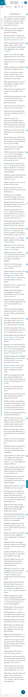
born (20, 218)
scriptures (23, 486)
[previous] (7, 695)
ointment (12, 76)
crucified (20, 40)
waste (15, 86)
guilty (15, 609)
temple (18, 554)
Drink (6, 242)
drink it (22, 257)
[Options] (25, 6)
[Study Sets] (15, 6)
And (8, 228)
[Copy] (2, 26)
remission (11, 249)
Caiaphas (7, 51)
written (7, 212)
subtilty (14, 56)
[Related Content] (22, 6)
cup (17, 238)
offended (12, 273)
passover (13, 38)
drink (6, 255)
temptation (12, 368)
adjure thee (14, 573)
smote (19, 622)
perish (6, 473)
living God (8, 575)
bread (9, 230)
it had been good (15, 216)
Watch (8, 365)
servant (12, 462)
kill (21, 56)
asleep (17, 358)
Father (10, 349)
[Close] (2, 19)
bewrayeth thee (15, 663)
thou (17, 353)
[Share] (2, 28)
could (17, 360)
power (6, 590)
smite (6, 278)
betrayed (11, 40)
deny (6, 679)
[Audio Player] (23, 692)
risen (16, 285)
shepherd (13, 278)
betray (15, 149)
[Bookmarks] (18, 6)
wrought (19, 101)
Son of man (18, 214)
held (13, 568)
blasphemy (8, 600)
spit (16, 612)
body (23, 235)
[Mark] (2, 22)
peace (19, 568)
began (24, 330)
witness (7, 537)
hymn (6, 266)
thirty (8, 143)
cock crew (20, 670)
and (13, 230)
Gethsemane (19, 320)
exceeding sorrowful (12, 337)
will (10, 353)
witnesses (7, 548)
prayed (18, 347)
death (21, 609)
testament (7, 247)
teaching (9, 499)
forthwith (12, 439)
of (18, 609)
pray (18, 325)
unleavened (8, 154)
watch (21, 339)
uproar (16, 62)
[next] (21, 695)
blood (16, 245)
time (16, 168)
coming (14, 590)
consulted (11, 54)
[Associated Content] (27, 14)
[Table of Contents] (2, 7)
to (18, 537)
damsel (15, 627)
